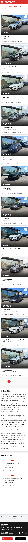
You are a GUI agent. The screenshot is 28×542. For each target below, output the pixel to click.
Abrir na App (4, 511)
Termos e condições (10, 527)
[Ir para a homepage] (10, 2)
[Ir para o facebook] (20, 533)
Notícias (10, 529)
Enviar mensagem (7, 538)
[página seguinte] (22, 381)
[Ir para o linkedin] (26, 533)
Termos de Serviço (11, 518)
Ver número (12, 470)
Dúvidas (19, 527)
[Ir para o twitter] (23, 533)
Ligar (20, 538)
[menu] (2, 2)
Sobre (2, 527)
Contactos (4, 529)
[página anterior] (5, 381)
